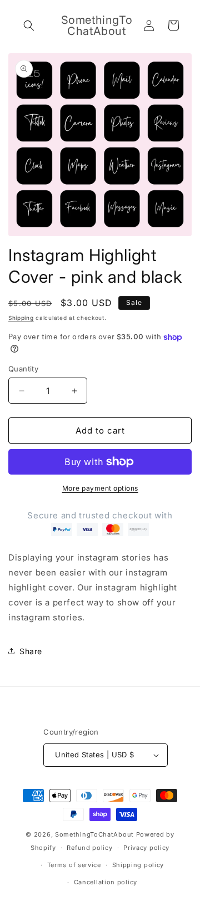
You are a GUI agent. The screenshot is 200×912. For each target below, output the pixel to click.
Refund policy (89, 848)
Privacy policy (146, 848)
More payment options (100, 488)
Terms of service (74, 865)
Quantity (23, 368)
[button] (29, 25)
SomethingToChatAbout (94, 834)
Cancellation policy (105, 882)
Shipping (21, 317)
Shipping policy (138, 865)
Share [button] (30, 651)
